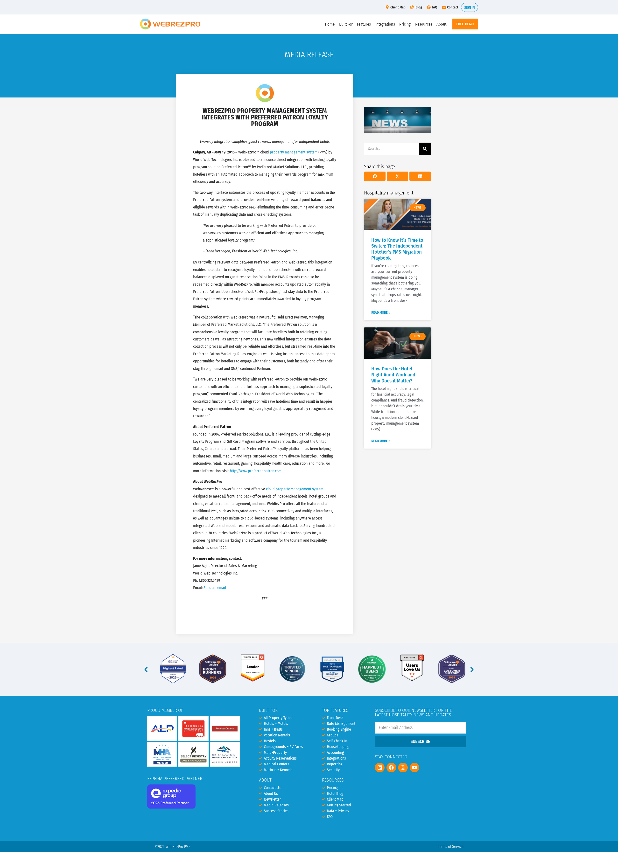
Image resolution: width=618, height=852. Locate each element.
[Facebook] (391, 767)
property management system (293, 152)
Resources (423, 24)
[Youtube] (414, 767)
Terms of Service (451, 846)
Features (364, 24)
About (441, 24)
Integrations (385, 24)
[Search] (425, 149)
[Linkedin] (380, 767)
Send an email (215, 587)
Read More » (380, 313)
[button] (375, 176)
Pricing (405, 24)
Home (330, 24)
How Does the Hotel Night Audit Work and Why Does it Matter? (393, 375)
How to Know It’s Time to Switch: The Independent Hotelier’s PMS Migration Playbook (397, 249)
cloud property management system (294, 489)
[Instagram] (403, 767)
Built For (346, 24)
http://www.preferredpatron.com (255, 471)
